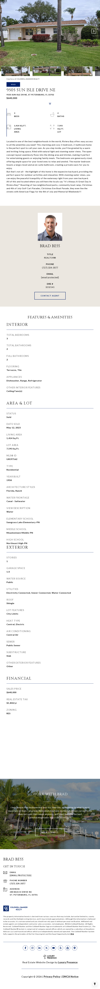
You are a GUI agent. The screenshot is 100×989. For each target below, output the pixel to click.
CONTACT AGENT (50, 296)
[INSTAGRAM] (32, 948)
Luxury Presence (68, 962)
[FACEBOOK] (25, 948)
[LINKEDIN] (39, 948)
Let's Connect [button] (50, 832)
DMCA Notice (70, 976)
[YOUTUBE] (53, 948)
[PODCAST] (74, 948)
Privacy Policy (52, 976)
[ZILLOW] (67, 948)
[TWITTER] (46, 948)
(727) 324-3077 (50, 267)
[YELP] (60, 948)
